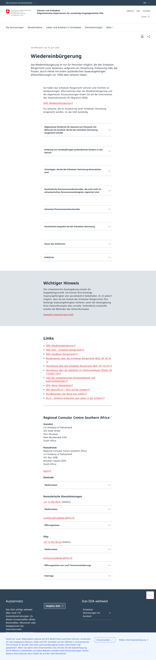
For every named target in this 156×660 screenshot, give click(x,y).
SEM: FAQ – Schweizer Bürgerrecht (64, 349)
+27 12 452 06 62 (52, 542)
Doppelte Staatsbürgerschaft (58, 314)
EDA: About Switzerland (58, 385)
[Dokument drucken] (142, 36)
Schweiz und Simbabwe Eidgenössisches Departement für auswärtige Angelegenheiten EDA (70, 12)
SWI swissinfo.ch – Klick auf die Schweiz (67, 389)
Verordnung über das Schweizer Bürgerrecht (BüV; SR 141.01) (78, 365)
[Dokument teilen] (148, 36)
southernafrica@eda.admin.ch (58, 517)
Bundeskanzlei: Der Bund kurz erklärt (65, 393)
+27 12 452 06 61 (52, 501)
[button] (15, 27)
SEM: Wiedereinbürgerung (57, 103)
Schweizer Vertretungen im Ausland (91, 613)
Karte (46, 470)
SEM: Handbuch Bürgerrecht (60, 354)
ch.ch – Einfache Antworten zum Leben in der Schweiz (74, 398)
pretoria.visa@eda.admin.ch (57, 558)
